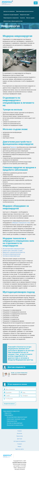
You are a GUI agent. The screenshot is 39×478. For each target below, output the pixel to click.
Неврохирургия (9, 415)
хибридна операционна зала (21, 222)
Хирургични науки (24, 14)
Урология (22, 17)
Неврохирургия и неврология (11, 17)
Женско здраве (30, 17)
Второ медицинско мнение (17, 384)
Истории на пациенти (19, 441)
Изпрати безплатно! (9, 403)
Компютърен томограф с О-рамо (12, 250)
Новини (19, 431)
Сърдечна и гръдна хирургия (11, 14)
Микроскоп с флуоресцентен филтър (14, 252)
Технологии (19, 436)
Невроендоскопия (12, 421)
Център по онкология (9, 11)
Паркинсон (13, 147)
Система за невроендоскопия (11, 254)
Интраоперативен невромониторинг (14, 248)
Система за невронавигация (11, 256)
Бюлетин (19, 433)
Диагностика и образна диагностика (12, 21)
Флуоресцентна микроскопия (15, 425)
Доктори (19, 438)
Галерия (19, 444)
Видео (19, 446)
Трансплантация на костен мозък (24, 11)
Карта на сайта (19, 449)
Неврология (8, 413)
